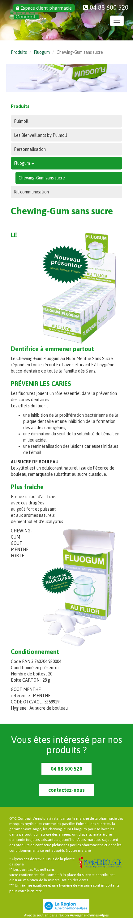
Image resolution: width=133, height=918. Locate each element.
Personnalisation (30, 149)
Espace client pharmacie (45, 8)
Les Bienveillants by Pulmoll (40, 135)
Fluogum (42, 52)
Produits (19, 52)
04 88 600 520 (66, 769)
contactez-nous (66, 790)
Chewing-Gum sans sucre (42, 177)
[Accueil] (28, 16)
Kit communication (31, 191)
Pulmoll (21, 121)
